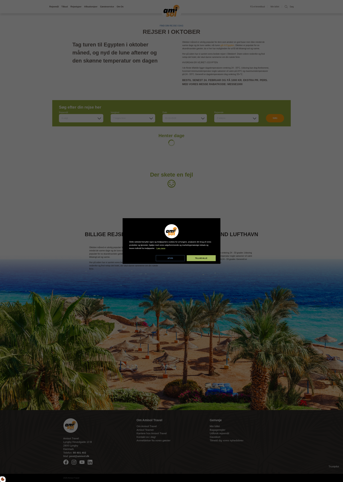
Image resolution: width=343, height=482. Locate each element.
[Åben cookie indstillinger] (3, 479)
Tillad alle (201, 258)
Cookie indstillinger (138, 258)
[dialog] (171, 241)
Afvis (170, 258)
